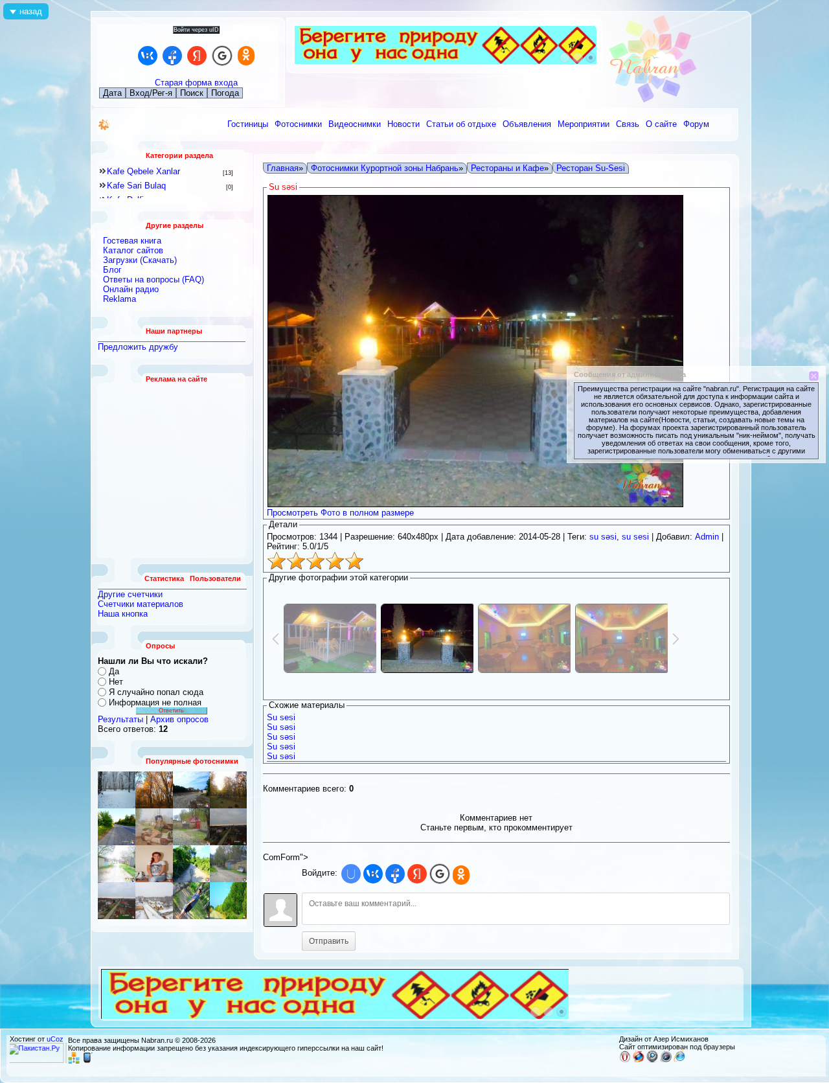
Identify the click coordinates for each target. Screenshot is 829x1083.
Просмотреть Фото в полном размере (340, 513)
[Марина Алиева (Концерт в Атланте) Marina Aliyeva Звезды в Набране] (154, 863)
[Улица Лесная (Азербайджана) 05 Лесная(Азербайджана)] (191, 826)
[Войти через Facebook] (172, 55)
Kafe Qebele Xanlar (143, 171)
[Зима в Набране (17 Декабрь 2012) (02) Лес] (116, 789)
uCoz (55, 1039)
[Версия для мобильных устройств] (87, 1061)
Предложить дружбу (138, 347)
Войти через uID (196, 30)
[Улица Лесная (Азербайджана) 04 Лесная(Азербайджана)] (228, 863)
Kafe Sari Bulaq (136, 185)
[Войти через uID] (351, 874)
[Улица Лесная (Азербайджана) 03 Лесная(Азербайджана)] (228, 826)
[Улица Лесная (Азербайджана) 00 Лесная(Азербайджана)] (154, 826)
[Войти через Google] (222, 55)
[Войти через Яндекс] (197, 55)
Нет (116, 682)
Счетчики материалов (140, 604)
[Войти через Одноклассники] (246, 55)
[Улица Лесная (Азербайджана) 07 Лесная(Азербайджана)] (116, 863)
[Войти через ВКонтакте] (147, 55)
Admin (707, 537)
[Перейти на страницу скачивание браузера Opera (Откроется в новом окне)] (625, 1060)
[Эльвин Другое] (191, 900)
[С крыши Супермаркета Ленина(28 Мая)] (116, 826)
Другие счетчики (130, 594)
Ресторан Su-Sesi (590, 168)
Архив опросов (179, 719)
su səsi (603, 537)
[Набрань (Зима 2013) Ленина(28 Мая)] (154, 900)
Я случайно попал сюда (156, 692)
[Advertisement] (172, 470)
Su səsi (281, 727)
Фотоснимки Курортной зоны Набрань (385, 168)
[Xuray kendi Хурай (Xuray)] (191, 789)
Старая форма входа (196, 82)
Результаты (120, 719)
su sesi (635, 537)
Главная (283, 168)
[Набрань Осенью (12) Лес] (228, 789)
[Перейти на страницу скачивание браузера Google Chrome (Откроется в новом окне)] (652, 1060)
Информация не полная (155, 702)
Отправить (328, 941)
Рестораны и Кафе (507, 168)
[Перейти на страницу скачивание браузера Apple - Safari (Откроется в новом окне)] (666, 1060)
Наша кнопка (123, 614)
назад (30, 11)
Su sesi (281, 717)
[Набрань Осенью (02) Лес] (154, 789)
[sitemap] (74, 1061)
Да (114, 671)
